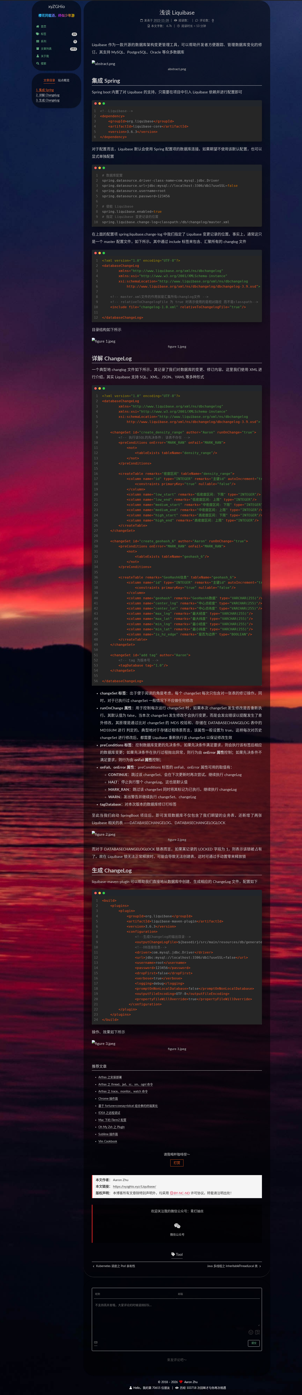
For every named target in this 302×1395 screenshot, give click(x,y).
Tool (179, 1255)
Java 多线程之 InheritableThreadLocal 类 (232, 1266)
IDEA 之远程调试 (109, 1113)
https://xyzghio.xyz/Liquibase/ (134, 1186)
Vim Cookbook (107, 1141)
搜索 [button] (43, 63)
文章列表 (58, 49)
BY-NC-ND (182, 1193)
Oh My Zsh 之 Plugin (111, 1127)
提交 (253, 1343)
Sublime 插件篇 (108, 1134)
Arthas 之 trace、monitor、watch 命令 (123, 1091)
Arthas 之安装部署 (110, 1077)
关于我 (45, 56)
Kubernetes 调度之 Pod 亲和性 (115, 1266)
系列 (58, 41)
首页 (43, 26)
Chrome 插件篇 (108, 1098)
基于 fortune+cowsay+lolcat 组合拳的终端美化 (128, 1106)
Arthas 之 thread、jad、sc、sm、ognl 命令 (125, 1084)
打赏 (177, 1163)
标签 (58, 34)
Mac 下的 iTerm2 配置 (112, 1120)
